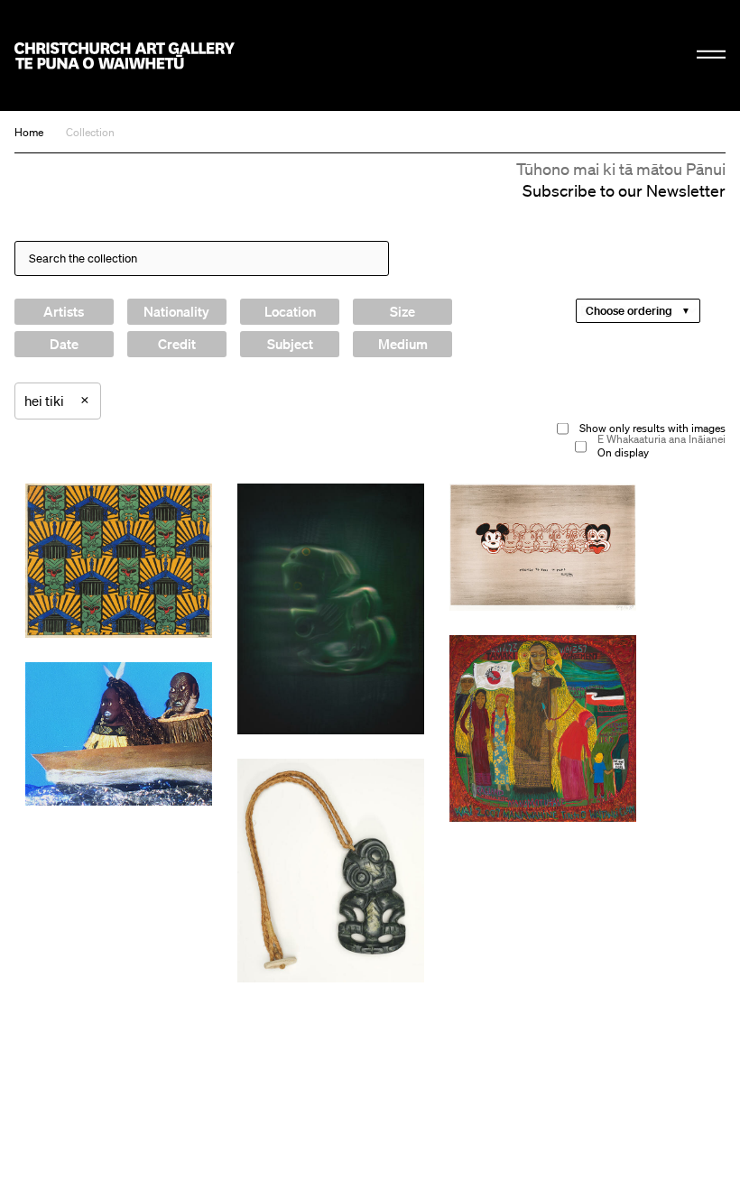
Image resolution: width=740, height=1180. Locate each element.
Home (28, 132)
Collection (90, 132)
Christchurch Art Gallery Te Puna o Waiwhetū (124, 55)
